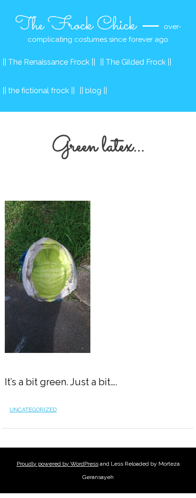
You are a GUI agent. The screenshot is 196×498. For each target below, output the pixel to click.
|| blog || (93, 90)
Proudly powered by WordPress (57, 463)
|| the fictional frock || (38, 90)
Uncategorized (33, 409)
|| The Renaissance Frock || (48, 62)
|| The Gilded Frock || (135, 62)
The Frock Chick (75, 25)
